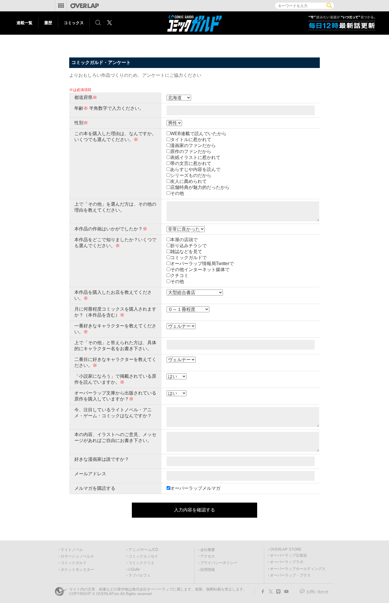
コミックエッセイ (143, 556)
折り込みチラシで (188, 245)
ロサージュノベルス (77, 556)
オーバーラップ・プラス (290, 575)
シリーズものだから (190, 175)
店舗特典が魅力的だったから (200, 187)
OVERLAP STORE (286, 550)
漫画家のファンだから (193, 145)
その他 (177, 193)
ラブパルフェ (139, 575)
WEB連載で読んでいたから (198, 133)
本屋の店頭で (184, 239)
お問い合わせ (317, 592)
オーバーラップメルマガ (195, 488)
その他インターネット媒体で (200, 269)
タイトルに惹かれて (190, 139)
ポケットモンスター (77, 570)
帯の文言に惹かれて (190, 163)
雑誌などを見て (186, 251)
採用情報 (207, 570)
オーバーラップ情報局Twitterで (202, 263)
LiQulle (134, 569)
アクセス (207, 556)
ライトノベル (72, 550)
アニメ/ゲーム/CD (143, 550)
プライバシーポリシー (218, 563)
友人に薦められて (188, 181)
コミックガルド (74, 563)
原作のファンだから (190, 151)
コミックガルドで (188, 257)
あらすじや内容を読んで (195, 169)
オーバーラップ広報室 (288, 555)
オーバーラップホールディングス (297, 569)
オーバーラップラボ (286, 562)
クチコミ (179, 275)
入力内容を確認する (194, 509)
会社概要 (207, 550)
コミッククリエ (141, 563)
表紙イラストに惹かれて (195, 157)
